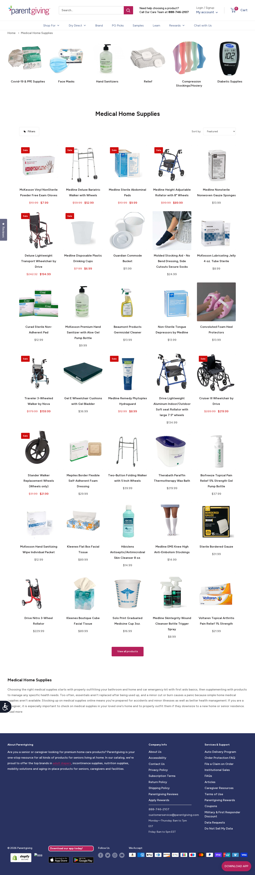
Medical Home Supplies (37, 33)
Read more (14, 711)
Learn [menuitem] (156, 25)
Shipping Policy (159, 788)
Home (11, 33)
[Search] (128, 10)
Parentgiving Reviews (163, 794)
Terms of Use (214, 794)
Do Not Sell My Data (219, 828)
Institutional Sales (217, 770)
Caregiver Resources (219, 788)
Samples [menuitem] (138, 25)
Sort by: (196, 131)
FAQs (208, 776)
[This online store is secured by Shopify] (19, 857)
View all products (127, 651)
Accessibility (157, 758)
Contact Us (157, 764)
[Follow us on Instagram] (114, 855)
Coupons (211, 806)
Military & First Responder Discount (222, 814)
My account (205, 12)
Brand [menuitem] (99, 25)
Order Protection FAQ (220, 758)
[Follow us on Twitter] (107, 855)
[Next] (247, 60)
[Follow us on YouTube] (122, 855)
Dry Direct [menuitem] (75, 25)
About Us (155, 752)
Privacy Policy (158, 770)
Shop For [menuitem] (49, 25)
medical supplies (46, 689)
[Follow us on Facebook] (100, 855)
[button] (233, 10)
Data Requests (215, 822)
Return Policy (158, 782)
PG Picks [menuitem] (118, 25)
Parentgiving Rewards (220, 800)
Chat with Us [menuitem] (203, 25)
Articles (210, 782)
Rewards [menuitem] (175, 25)
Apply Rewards (159, 800)
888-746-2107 (178, 12)
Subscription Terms (162, 776)
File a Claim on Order (219, 764)
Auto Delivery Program (220, 752)
